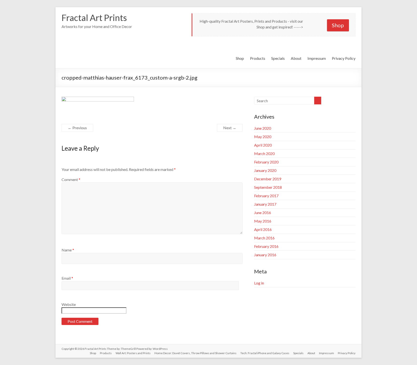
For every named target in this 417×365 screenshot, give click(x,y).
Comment (71, 179)
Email (67, 278)
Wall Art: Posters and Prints (133, 353)
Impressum (316, 58)
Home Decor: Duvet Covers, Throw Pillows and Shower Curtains (195, 353)
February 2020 (266, 162)
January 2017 (265, 204)
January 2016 (265, 254)
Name (68, 250)
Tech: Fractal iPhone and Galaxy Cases (264, 353)
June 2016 (262, 212)
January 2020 (265, 170)
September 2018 (268, 187)
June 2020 (262, 128)
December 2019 (267, 178)
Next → (229, 127)
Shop (338, 25)
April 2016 (263, 229)
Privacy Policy (343, 58)
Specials (278, 58)
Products (257, 58)
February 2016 (266, 246)
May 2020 (262, 136)
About (296, 58)
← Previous (77, 127)
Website (69, 304)
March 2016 (264, 238)
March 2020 (264, 153)
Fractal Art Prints (94, 17)
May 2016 (262, 221)
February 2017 (266, 195)
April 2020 (263, 145)
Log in (259, 283)
